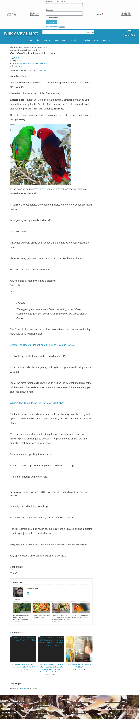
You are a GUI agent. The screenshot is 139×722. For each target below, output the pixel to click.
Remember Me (53, 17)
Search (91, 32)
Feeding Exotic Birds (25, 612)
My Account (107, 40)
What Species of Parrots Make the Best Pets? (79, 665)
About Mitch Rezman (114, 705)
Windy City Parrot (21, 33)
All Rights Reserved (114, 716)
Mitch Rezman (18, 58)
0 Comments (18, 66)
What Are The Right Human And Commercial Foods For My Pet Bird (23, 665)
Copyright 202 (111, 712)
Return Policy (8, 716)
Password (49, 10)
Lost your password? (52, 26)
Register (62, 27)
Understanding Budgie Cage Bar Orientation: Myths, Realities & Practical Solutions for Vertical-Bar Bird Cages (61, 618)
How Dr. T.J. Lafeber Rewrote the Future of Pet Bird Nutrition (80, 616)
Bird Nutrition (18, 63)
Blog (38, 40)
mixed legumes (47, 189)
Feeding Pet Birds (41, 63)
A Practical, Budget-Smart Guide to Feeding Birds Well (41, 616)
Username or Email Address (55, 2)
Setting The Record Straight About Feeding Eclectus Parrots (42, 345)
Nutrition (74, 40)
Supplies (86, 40)
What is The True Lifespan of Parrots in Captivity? (36, 403)
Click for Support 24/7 (129, 32)
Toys (96, 40)
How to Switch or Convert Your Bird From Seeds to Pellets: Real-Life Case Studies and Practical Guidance (21, 618)
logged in (22, 688)
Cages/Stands (60, 40)
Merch (47, 40)
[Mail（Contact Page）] (28, 593)
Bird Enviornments (65, 612)
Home (29, 40)
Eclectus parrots (28, 63)
